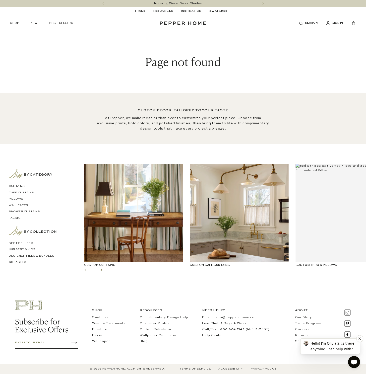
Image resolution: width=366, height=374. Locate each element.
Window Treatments (108, 323)
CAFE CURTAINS (21, 192)
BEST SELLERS (21, 243)
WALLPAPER (18, 205)
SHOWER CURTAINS (24, 211)
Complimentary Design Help (164, 317)
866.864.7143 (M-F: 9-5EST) (245, 329)
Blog (144, 341)
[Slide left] (103, 3)
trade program (308, 323)
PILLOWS (16, 199)
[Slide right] (263, 3)
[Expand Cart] (351, 23)
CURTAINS (17, 186)
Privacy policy (263, 369)
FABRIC (14, 218)
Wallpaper (101, 341)
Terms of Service (195, 369)
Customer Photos (155, 323)
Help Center (212, 335)
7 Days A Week (234, 323)
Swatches (100, 317)
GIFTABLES (17, 262)
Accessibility (230, 369)
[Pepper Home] (183, 23)
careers (302, 329)
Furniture (99, 329)
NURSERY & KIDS (22, 249)
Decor (97, 335)
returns (301, 335)
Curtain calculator (156, 329)
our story (303, 317)
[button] (310, 23)
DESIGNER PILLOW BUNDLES (32, 256)
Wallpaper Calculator (158, 335)
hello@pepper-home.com (235, 317)
